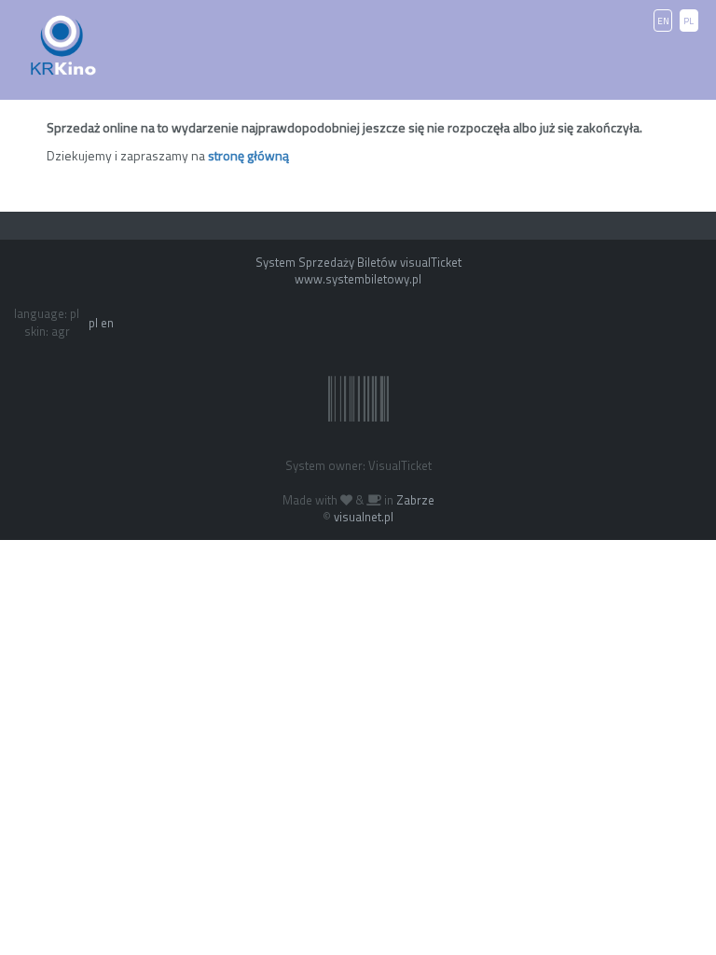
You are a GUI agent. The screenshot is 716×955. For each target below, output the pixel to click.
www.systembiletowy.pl (358, 279)
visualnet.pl (363, 516)
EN (663, 21)
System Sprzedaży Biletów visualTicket (358, 262)
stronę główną (248, 155)
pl (93, 322)
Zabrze (415, 500)
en (107, 322)
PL (688, 21)
